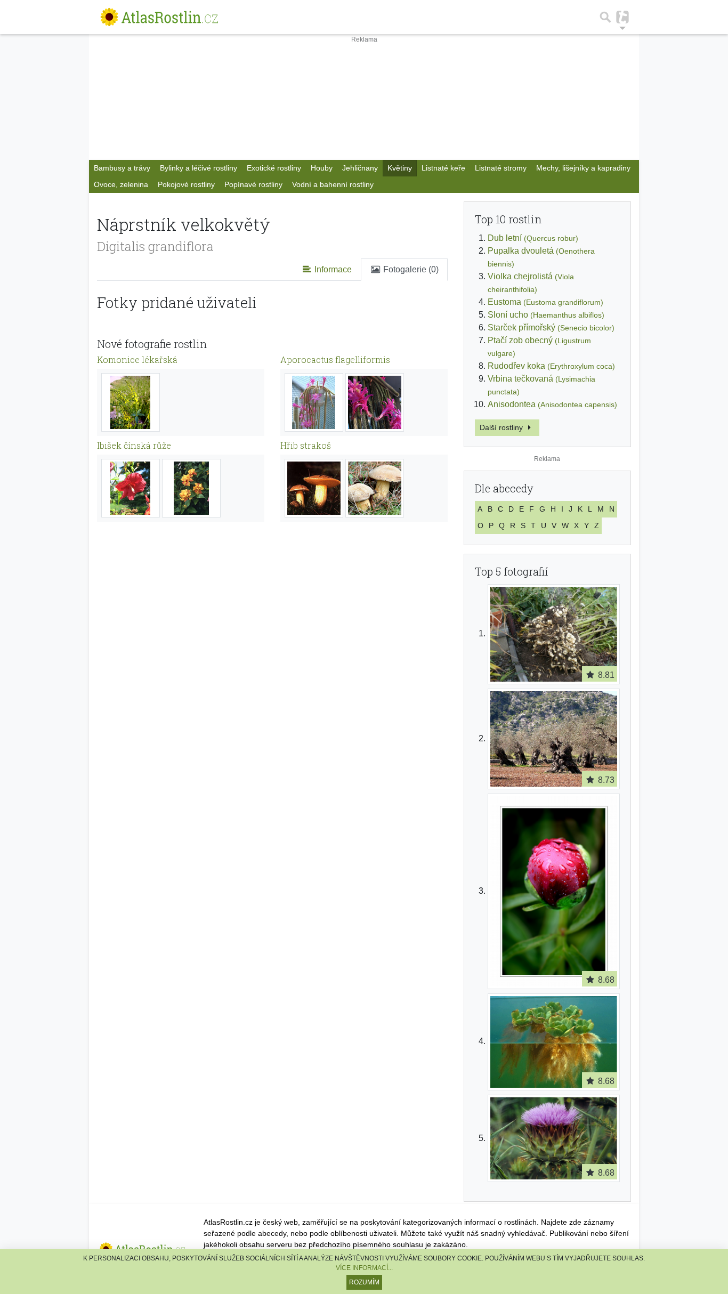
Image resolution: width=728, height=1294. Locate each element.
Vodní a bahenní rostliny (333, 184)
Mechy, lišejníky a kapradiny (583, 168)
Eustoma (545, 301)
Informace (332, 269)
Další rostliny (502, 427)
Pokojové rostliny (186, 184)
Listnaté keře (443, 168)
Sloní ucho (546, 314)
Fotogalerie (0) (410, 269)
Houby (322, 168)
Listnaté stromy (501, 168)
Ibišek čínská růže (134, 445)
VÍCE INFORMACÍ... (364, 1268)
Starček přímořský (551, 327)
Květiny (399, 168)
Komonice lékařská (137, 359)
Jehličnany (360, 168)
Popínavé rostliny (253, 184)
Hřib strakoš (305, 445)
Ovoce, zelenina (121, 184)
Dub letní (533, 237)
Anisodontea (552, 404)
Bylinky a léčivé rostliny (198, 168)
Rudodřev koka (551, 365)
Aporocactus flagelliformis (335, 359)
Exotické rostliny (274, 168)
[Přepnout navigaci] (622, 17)
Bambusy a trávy (122, 168)
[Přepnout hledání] (605, 17)
